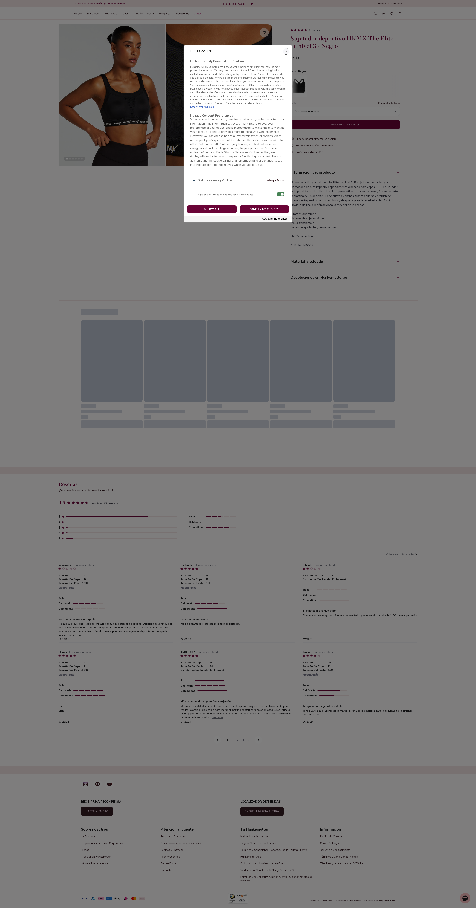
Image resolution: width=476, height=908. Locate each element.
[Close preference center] (286, 51)
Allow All (212, 209)
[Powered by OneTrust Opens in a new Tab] (275, 219)
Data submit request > (202, 107)
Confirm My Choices (264, 209)
